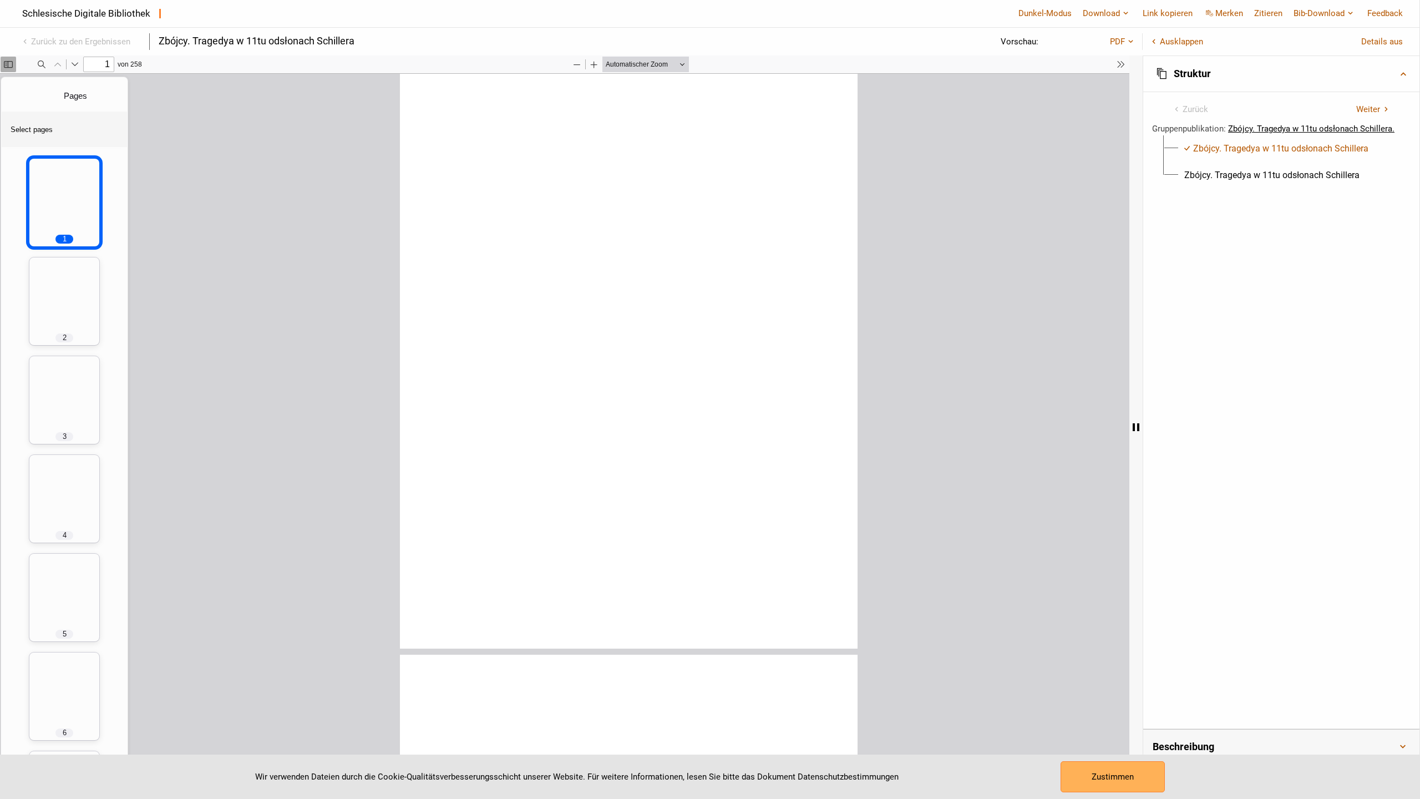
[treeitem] (1281, 148)
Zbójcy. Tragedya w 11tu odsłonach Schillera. (1311, 129)
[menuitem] (1276, 149)
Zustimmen (1113, 777)
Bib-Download (1319, 13)
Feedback (1385, 13)
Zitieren (1268, 13)
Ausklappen (1181, 42)
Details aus (1382, 42)
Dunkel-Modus (1045, 13)
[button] (1281, 74)
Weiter (1368, 109)
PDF (1117, 42)
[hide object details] (1136, 427)
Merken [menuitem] (1229, 13)
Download (1101, 13)
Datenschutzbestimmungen (848, 777)
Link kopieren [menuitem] (1168, 13)
